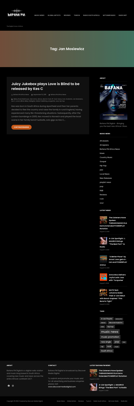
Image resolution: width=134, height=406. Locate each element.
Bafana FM (119, 319)
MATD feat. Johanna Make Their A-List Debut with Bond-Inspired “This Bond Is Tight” (112, 295)
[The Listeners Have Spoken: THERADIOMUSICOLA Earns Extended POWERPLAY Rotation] (103, 220)
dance (40, 99)
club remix (33, 99)
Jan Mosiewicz (78, 99)
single (116, 346)
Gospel (103, 161)
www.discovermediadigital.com (62, 386)
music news (109, 332)
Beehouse (25, 99)
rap (102, 347)
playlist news (105, 182)
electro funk (47, 99)
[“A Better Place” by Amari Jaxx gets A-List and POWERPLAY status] (103, 259)
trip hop (62, 101)
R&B (101, 190)
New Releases (106, 178)
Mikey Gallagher (30, 101)
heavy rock (61, 99)
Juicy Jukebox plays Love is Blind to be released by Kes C (45, 86)
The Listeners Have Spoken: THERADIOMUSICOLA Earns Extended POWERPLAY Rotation (113, 223)
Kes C (13, 101)
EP (52, 99)
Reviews (103, 194)
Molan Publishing (41, 101)
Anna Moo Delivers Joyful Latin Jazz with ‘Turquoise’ (117, 277)
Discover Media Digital (35, 401)
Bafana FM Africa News (21, 95)
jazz (101, 170)
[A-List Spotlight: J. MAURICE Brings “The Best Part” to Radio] (103, 240)
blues (102, 153)
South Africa (106, 351)
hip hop (110, 327)
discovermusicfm (115, 322)
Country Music (106, 157)
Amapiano (104, 145)
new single (106, 342)
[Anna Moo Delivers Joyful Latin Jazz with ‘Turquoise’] (103, 277)
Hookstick (69, 99)
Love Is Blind (20, 101)
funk (55, 99)
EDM (102, 327)
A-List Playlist (106, 319)
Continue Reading (21, 127)
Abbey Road (17, 99)
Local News (104, 174)
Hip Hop (103, 165)
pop (101, 186)
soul (57, 101)
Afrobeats (104, 141)
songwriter (51, 101)
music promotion (110, 336)
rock (102, 199)
